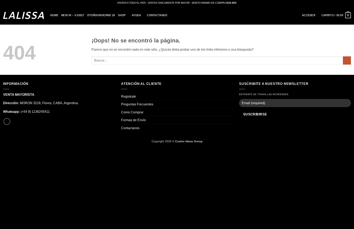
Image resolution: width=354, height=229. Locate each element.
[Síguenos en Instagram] (6, 121)
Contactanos (157, 15)
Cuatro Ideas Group (189, 141)
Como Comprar (132, 112)
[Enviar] (347, 60)
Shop (122, 15)
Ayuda (136, 15)
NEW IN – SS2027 (72, 15)
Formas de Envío (133, 120)
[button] (308, 15)
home (54, 15)
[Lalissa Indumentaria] (23, 15)
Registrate (128, 96)
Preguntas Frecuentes (137, 104)
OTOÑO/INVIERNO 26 (101, 15)
